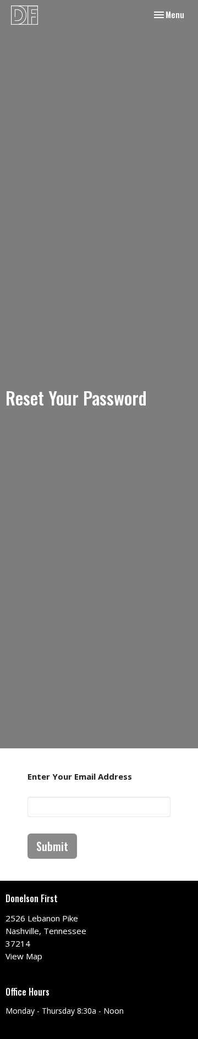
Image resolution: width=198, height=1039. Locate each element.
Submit (52, 846)
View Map (24, 956)
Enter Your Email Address (80, 776)
